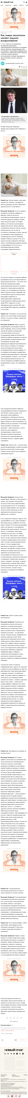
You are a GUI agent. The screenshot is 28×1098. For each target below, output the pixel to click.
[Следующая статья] (14, 1044)
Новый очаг (8, 2)
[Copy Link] (19, 1096)
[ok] (17, 1053)
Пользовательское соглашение (4, 1075)
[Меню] (1, 2)
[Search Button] (24, 2)
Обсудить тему (24, 66)
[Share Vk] (8, 1096)
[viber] (20, 1053)
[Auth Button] (26, 2)
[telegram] (11, 1053)
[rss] (5, 1053)
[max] (23, 1053)
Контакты (25, 1074)
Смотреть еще (14, 271)
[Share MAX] (12, 1096)
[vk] (8, 1053)
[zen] (14, 1053)
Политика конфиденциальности (15, 1075)
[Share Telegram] (15, 1096)
